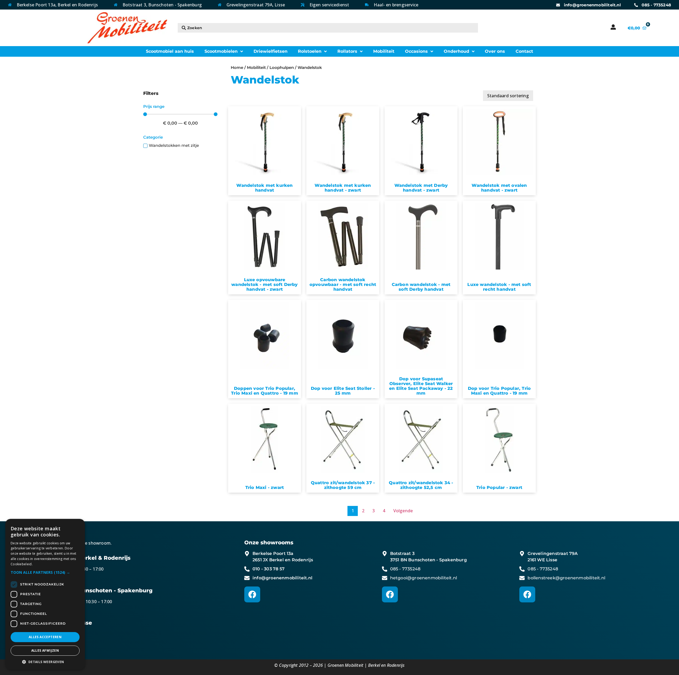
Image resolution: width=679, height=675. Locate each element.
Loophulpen (281, 67)
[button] (45, 572)
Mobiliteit (256, 67)
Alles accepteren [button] (45, 637)
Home (237, 67)
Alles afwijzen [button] (45, 650)
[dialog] (45, 594)
